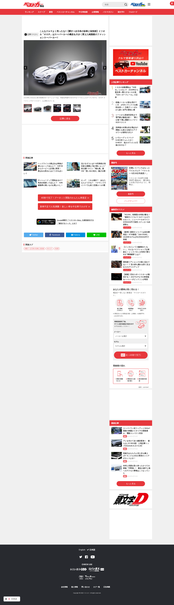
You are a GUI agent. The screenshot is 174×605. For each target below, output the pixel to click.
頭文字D (121, 12)
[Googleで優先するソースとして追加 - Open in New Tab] (46, 222)
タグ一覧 (96, 587)
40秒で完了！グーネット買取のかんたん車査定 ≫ (65, 197)
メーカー (117, 332)
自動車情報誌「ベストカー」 (33, 4)
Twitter (80, 557)
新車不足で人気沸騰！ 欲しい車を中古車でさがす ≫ (65, 206)
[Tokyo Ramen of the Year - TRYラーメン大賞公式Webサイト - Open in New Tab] (87, 577)
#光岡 (57, 248)
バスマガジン (108, 12)
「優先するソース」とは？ (67, 223)
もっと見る (131, 153)
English (82, 550)
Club (138, 4)
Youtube (93, 556)
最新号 (131, 194)
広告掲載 (106, 587)
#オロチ (49, 248)
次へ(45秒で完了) (131, 355)
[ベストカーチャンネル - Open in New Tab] (131, 62)
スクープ (41, 12)
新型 (51, 12)
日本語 (92, 550)
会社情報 (64, 587)
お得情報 (95, 12)
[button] (25, 68)
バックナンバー (130, 201)
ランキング (29, 12)
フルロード (133, 12)
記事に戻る (65, 118)
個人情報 (74, 587)
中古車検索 (83, 12)
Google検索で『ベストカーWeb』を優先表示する (75, 220)
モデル (116, 342)
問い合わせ (85, 587)
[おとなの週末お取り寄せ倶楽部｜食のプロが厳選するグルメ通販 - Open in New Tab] (78, 570)
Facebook (86, 556)
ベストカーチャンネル (66, 12)
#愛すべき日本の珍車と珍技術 (34, 248)
